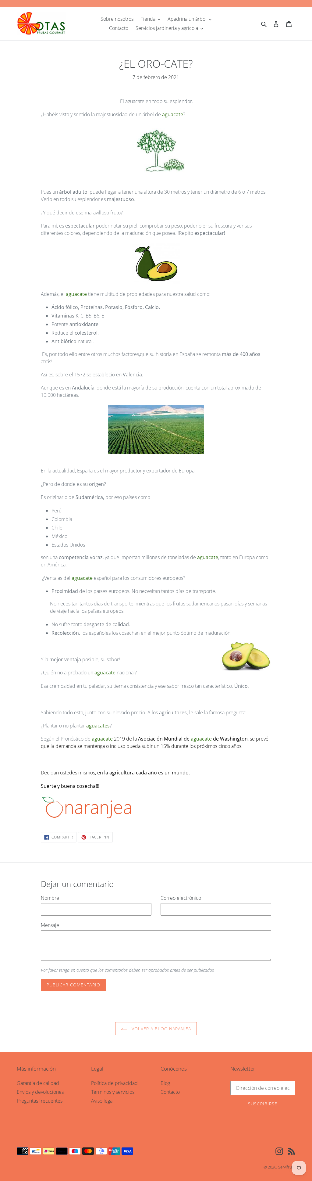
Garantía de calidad (38, 1083)
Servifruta (286, 1167)
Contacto (170, 1092)
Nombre (50, 898)
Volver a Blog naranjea (160, 1029)
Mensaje (50, 925)
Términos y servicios (112, 1092)
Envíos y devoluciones (40, 1092)
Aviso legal (102, 1100)
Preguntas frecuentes (39, 1100)
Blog (165, 1083)
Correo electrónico (181, 898)
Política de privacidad (114, 1083)
